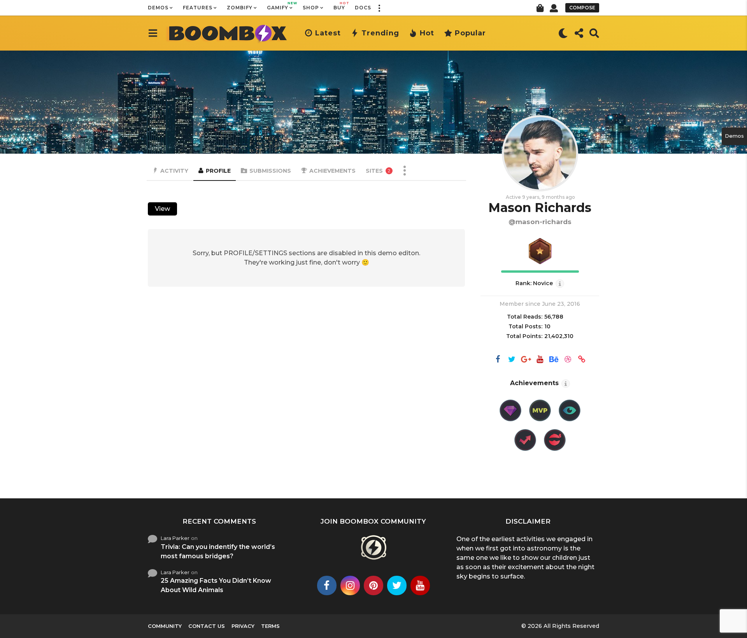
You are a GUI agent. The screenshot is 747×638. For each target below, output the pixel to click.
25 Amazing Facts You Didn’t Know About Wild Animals (216, 585)
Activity (174, 170)
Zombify (240, 8)
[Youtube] (420, 585)
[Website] (582, 360)
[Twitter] (512, 360)
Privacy (242, 626)
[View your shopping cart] (540, 8)
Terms (270, 626)
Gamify (280, 6)
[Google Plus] (526, 360)
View (162, 208)
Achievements (332, 170)
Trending (380, 33)
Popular (470, 33)
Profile (218, 170)
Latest (328, 33)
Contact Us (206, 626)
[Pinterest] (373, 585)
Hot (427, 33)
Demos (158, 8)
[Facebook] (498, 360)
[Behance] (554, 360)
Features (197, 8)
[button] (379, 8)
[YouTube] (540, 360)
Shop (311, 8)
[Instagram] (350, 585)
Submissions (270, 170)
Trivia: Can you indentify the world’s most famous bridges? (218, 551)
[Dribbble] (568, 360)
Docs (363, 8)
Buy (339, 6)
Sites (378, 170)
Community (165, 626)
